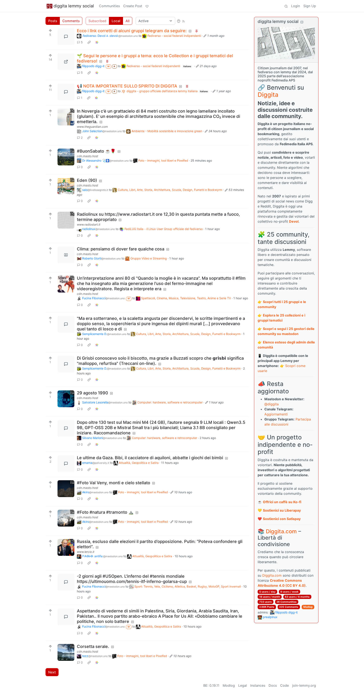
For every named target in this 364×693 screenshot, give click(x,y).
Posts (52, 21)
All (128, 21)
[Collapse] (301, 22)
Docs (273, 685)
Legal (242, 685)
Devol (293, 221)
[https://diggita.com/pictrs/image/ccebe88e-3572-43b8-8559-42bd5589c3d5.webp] (66, 61)
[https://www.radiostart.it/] (66, 220)
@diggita (271, 404)
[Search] (286, 6)
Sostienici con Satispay (282, 519)
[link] (89, 42)
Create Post (132, 6)
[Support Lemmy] (147, 6)
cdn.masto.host (87, 156)
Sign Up (309, 6)
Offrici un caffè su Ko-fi (282, 502)
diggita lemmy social (74, 5)
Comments (71, 21)
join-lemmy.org (304, 685)
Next (52, 672)
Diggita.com (281, 531)
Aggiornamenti (276, 414)
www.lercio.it (85, 551)
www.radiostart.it (88, 224)
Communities (109, 6)
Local (116, 21)
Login (295, 6)
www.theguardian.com (92, 126)
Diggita (268, 94)
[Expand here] (66, 157)
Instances (257, 685)
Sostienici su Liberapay (282, 510)
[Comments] (66, 36)
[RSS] (183, 21)
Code (284, 685)
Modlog (308, 606)
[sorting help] (178, 21)
